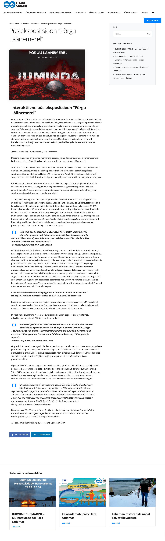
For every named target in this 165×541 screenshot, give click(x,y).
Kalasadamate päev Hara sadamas (129, 56)
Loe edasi (16, 527)
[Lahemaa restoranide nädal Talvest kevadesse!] (132, 492)
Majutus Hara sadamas (60, 12)
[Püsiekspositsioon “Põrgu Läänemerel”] (47, 74)
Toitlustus (79, 12)
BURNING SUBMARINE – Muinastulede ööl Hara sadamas (28, 517)
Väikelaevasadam (96, 12)
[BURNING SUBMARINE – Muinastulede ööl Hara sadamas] (32, 492)
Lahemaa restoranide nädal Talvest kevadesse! (131, 516)
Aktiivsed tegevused (12, 12)
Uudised (144, 12)
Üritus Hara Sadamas (35, 12)
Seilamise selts (114, 12)
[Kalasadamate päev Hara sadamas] (82, 492)
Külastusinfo (130, 12)
